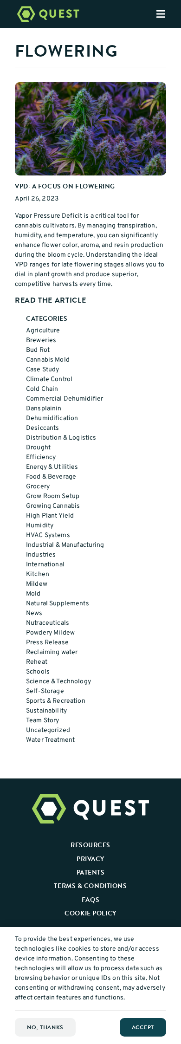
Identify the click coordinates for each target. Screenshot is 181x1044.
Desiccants (42, 428)
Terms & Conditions (90, 885)
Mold (33, 594)
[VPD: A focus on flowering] (90, 128)
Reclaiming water (52, 652)
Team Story (42, 721)
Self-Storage (45, 691)
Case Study (42, 370)
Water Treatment (50, 740)
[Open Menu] (168, 14)
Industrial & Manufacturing (65, 545)
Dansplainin (44, 409)
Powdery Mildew (50, 633)
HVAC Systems (48, 535)
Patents (91, 872)
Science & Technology (58, 682)
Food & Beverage (51, 477)
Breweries (41, 340)
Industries (41, 555)
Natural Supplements (57, 604)
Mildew (36, 584)
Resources (90, 844)
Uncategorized (48, 730)
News (34, 613)
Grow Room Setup (52, 496)
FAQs (90, 899)
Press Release (47, 643)
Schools (38, 672)
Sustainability (46, 711)
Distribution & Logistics (61, 438)
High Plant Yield (50, 516)
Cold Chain (42, 389)
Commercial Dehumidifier (64, 399)
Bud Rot (38, 350)
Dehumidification (52, 418)
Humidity (39, 526)
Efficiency (41, 457)
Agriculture (43, 331)
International (45, 565)
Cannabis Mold (48, 360)
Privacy (90, 858)
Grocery (38, 487)
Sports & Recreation (55, 701)
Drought (38, 448)
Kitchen (37, 574)
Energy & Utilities (52, 467)
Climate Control (49, 379)
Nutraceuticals (47, 623)
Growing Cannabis (53, 506)
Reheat (36, 662)
